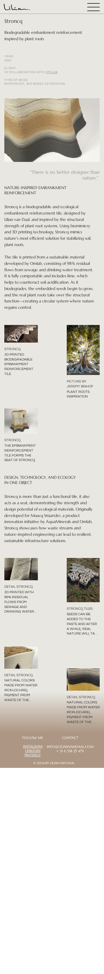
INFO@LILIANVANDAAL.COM (70, 747)
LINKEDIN (32, 751)
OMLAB (51, 72)
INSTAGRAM (32, 746)
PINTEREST (33, 755)
